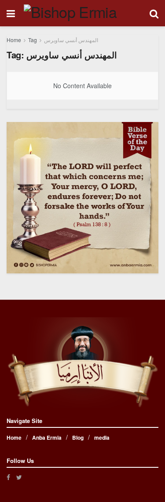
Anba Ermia (47, 437)
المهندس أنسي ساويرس (71, 39)
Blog (78, 437)
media (102, 437)
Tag (32, 39)
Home (14, 39)
